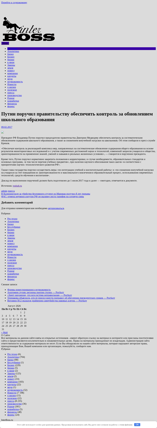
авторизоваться (56, 208)
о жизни (11, 87)
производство (14, 95)
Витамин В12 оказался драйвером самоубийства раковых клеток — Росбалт (47, 300)
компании (12, 73)
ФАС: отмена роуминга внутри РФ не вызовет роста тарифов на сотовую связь (42, 196)
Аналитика (13, 51)
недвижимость (15, 81)
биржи (10, 59)
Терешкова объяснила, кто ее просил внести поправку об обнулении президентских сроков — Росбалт (61, 298)
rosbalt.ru (17, 185)
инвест (11, 70)
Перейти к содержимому (14, 2)
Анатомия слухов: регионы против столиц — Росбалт (35, 292)
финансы (12, 103)
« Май (4, 332)
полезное (12, 90)
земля (10, 68)
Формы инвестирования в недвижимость (29, 289)
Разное (10, 98)
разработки (13, 101)
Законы (11, 65)
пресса (10, 92)
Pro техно (12, 48)
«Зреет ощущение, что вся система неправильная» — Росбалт (39, 295)
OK (137, 424)
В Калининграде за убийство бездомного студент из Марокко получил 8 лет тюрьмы (45, 193)
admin (4, 191)
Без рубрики (13, 227)
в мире (10, 62)
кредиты (11, 76)
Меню (5, 43)
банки (10, 54)
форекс (11, 106)
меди (10, 79)
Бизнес (11, 57)
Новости (11, 84)
